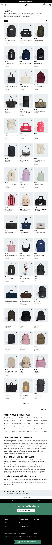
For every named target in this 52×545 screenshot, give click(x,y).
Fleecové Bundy (43, 418)
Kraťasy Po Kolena (14, 431)
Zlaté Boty (21, 426)
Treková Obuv (37, 426)
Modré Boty (22, 423)
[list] (23, 21)
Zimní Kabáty (7, 418)
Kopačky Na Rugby (37, 418)
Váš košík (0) (37, 500)
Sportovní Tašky (14, 418)
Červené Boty (30, 428)
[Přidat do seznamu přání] (16, 25)
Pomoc (35, 522)
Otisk (20, 522)
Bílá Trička (21, 418)
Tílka (5, 431)
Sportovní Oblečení (29, 421)
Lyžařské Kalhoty (29, 426)
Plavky (13, 420)
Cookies (35, 533)
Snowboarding (15, 423)
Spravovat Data (22, 533)
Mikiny (13, 426)
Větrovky (14, 428)
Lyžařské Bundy (29, 423)
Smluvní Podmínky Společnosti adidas (25, 537)
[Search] (46, 5)
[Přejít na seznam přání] (5, 5)
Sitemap (6, 522)
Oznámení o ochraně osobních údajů (11, 537)
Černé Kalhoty (21, 421)
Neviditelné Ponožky (22, 429)
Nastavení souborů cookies (10, 533)
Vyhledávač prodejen (23, 526)
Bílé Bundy (44, 423)
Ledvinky (6, 423)
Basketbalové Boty (44, 426)
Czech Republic (28, 543)
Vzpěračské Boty (44, 421)
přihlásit (14, 500)
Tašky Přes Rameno (29, 431)
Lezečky (36, 431)
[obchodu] (26, 5)
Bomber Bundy (6, 429)
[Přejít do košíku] (49, 5)
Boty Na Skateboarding (37, 421)
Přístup (35, 536)
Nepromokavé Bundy (22, 431)
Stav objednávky (37, 519)
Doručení (6, 519)
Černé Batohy (35, 429)
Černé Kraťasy (43, 429)
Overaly (6, 420)
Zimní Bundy (37, 423)
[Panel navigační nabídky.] (2, 5)
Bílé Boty (29, 418)
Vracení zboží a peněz (23, 519)
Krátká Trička (6, 426)
